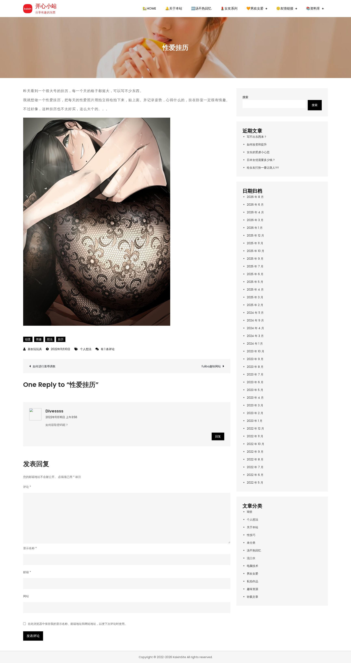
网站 (26, 596)
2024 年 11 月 (255, 313)
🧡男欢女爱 (254, 8)
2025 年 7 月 (255, 266)
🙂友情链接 (284, 8)
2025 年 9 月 (255, 259)
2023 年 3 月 (255, 405)
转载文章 (252, 597)
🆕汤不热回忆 (201, 8)
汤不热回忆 (254, 550)
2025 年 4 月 (255, 290)
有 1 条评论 (108, 349)
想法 (50, 339)
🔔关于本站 (173, 8)
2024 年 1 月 (255, 344)
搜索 (245, 97)
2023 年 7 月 (255, 374)
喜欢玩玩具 (35, 349)
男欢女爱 (252, 574)
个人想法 (85, 349)
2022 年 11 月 (255, 436)
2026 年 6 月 (255, 205)
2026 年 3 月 (255, 220)
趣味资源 (252, 589)
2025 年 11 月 (255, 243)
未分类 (251, 543)
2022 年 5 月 (255, 483)
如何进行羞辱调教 (44, 366)
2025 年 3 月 (255, 297)
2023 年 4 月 (255, 398)
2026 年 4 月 (255, 212)
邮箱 (27, 572)
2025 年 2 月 (255, 305)
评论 (27, 487)
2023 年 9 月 (255, 359)
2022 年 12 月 (255, 428)
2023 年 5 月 (255, 390)
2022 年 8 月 (255, 459)
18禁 (249, 512)
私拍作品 (252, 581)
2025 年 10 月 (255, 251)
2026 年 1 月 (255, 228)
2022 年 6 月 (255, 475)
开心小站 (46, 6)
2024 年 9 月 (255, 320)
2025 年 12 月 (255, 235)
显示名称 (30, 548)
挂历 (61, 339)
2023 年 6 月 (255, 382)
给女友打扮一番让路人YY (263, 168)
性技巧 (251, 535)
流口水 (251, 558)
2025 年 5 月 (255, 282)
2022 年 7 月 (255, 467)
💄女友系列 (228, 8)
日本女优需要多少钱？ (261, 160)
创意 (28, 339)
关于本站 (252, 527)
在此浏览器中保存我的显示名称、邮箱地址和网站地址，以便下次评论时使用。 (77, 623)
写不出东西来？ (257, 137)
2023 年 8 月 (255, 367)
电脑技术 (252, 566)
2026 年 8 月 (255, 197)
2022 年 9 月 (255, 452)
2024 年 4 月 (255, 328)
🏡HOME (149, 8)
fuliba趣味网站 (211, 366)
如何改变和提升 (257, 144)
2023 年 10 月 (255, 351)
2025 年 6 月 (255, 274)
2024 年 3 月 (255, 336)
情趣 (39, 339)
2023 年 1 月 (254, 421)
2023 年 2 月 (255, 413)
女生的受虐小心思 (258, 152)
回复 (218, 436)
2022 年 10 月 (255, 444)
